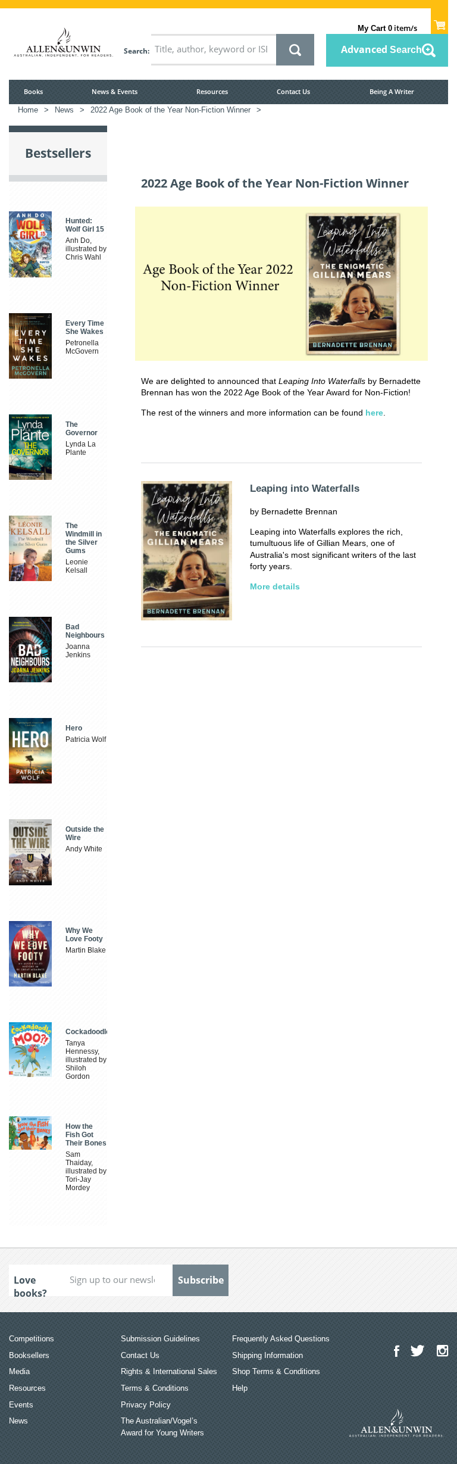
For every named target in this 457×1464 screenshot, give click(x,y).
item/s (387, 28)
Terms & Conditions (155, 1388)
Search (136, 51)
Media (19, 1371)
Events (21, 1404)
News (18, 1420)
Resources (212, 91)
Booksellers (29, 1355)
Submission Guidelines (160, 1338)
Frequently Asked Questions (281, 1338)
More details (275, 586)
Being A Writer (392, 91)
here (374, 412)
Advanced (381, 49)
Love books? (30, 1284)
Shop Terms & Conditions (276, 1371)
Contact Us (293, 91)
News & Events (114, 91)
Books (33, 91)
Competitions (31, 1338)
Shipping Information (267, 1355)
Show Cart (439, 21)
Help (240, 1388)
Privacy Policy (146, 1404)
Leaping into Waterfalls (304, 488)
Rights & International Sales (169, 1371)
